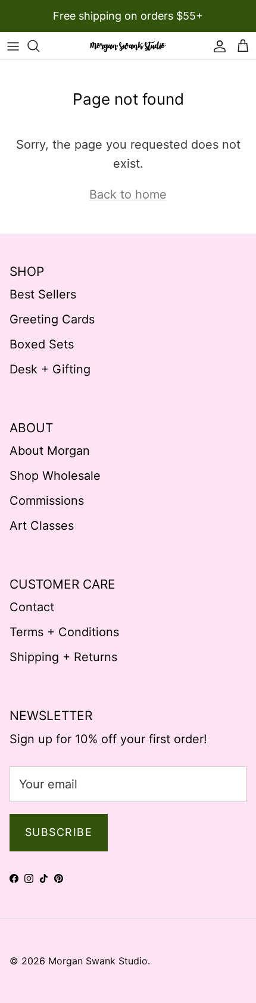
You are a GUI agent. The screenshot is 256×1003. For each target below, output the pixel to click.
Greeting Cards (52, 319)
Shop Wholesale (55, 476)
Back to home (128, 194)
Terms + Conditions (64, 632)
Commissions (47, 500)
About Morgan (50, 451)
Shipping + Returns (63, 657)
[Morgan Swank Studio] (128, 46)
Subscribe (58, 832)
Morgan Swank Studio (98, 961)
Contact (32, 607)
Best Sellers (43, 294)
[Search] (39, 46)
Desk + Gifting (50, 369)
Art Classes (42, 525)
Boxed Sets (42, 344)
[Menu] (13, 46)
